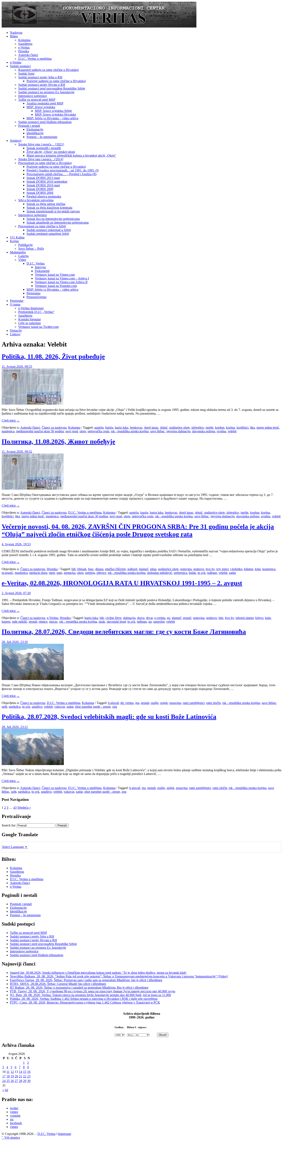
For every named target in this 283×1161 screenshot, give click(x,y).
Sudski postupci (20, 66)
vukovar (59, 706)
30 (28, 1081)
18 (8, 1076)
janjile (209, 427)
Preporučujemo (36, 297)
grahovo (198, 569)
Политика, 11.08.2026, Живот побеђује (58, 441)
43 (15, 807)
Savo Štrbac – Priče (31, 248)
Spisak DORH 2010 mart (43, 185)
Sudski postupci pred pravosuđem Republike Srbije (51, 88)
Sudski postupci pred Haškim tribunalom (44, 122)
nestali (33, 621)
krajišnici (242, 427)
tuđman (212, 573)
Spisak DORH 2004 (40, 192)
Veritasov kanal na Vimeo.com (55, 274)
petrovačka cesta (98, 431)
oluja (83, 431)
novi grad (71, 431)
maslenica (8, 431)
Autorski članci (28, 55)
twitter (14, 1108)
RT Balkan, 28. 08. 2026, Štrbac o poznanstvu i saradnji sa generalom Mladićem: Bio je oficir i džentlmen (79, 987)
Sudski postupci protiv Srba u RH (40, 77)
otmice (43, 621)
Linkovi (15, 334)
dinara (99, 569)
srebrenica (180, 573)
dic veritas (127, 703)
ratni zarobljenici (193, 703)
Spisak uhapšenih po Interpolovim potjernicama (58, 222)
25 (8, 1081)
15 (24, 1071)
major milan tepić (267, 427)
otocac (53, 621)
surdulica (15, 706)
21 (20, 1076)
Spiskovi (15, 140)
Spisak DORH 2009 (40, 189)
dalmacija (129, 618)
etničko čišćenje (115, 569)
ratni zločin (213, 703)
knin (258, 569)
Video (22, 259)
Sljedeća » (24, 807)
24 (4, 1081)
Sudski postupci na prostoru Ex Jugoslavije (46, 92)
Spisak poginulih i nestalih (44, 148)
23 (28, 1076)
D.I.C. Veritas (36, 263)
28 (20, 1081)
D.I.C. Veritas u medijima (35, 58)
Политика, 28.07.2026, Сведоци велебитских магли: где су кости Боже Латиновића (124, 631)
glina (153, 569)
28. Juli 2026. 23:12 (15, 727)
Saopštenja (25, 44)
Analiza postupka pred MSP (45, 103)
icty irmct (222, 569)
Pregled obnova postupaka (44, 196)
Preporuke (16, 300)
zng (114, 706)
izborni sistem (245, 618)
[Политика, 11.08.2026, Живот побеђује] (33, 488)
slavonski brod (116, 621)
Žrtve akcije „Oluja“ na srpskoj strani (51, 152)
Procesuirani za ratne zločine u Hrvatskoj (45, 163)
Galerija (23, 256)
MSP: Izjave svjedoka (41, 107)
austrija (99, 427)
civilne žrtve (113, 618)
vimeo (14, 1112)
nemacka (69, 573)
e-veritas (159, 618)
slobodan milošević (159, 573)
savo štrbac (157, 431)
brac (91, 569)
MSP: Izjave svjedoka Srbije (53, 111)
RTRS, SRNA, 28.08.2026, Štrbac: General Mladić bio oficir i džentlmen (58, 984)
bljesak (81, 569)
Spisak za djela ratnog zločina (46, 204)
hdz (221, 618)
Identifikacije (35, 133)
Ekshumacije (35, 129)
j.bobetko (236, 569)
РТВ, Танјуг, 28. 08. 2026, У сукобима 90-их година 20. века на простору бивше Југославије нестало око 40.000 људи (92, 991)
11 (8, 1071)
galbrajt (132, 569)
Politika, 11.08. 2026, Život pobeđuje (53, 356)
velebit (232, 431)
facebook (16, 1123)
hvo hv (210, 569)
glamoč (143, 569)
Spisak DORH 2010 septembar (47, 181)
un (150, 621)
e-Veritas (24, 47)
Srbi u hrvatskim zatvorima (35, 200)
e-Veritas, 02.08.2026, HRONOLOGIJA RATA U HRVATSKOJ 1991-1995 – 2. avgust (122, 583)
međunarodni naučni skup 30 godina (40, 431)
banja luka (121, 427)
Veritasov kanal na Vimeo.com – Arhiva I (62, 278)
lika (252, 427)
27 (16, 1081)
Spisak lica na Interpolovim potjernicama (53, 219)
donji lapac (151, 427)
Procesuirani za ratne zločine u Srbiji (42, 226)
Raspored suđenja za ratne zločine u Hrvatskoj (48, 70)
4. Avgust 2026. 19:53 (16, 544)
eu (168, 618)
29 (24, 1081)
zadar (232, 573)
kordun (219, 427)
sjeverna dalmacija (178, 431)
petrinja (90, 573)
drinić (164, 427)
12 (12, 1071)
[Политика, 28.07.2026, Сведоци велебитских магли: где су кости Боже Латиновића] (33, 679)
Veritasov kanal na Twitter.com (38, 327)
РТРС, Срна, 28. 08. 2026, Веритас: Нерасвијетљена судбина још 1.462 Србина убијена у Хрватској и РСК (85, 1002)
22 (24, 1076)
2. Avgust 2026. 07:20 (16, 593)
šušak (192, 573)
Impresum (64, 1134)
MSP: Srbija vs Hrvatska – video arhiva (52, 118)
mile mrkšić (19, 621)
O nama (15, 304)
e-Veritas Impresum (31, 308)
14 (20, 1071)
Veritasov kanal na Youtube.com (56, 286)
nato (59, 573)
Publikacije (25, 245)
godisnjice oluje (179, 427)
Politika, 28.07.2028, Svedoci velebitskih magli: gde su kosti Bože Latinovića (109, 716)
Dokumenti (42, 271)
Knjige (14, 241)
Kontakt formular (29, 319)
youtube (15, 1115)
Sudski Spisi (26, 73)
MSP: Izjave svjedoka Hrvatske (55, 114)
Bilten (14, 36)
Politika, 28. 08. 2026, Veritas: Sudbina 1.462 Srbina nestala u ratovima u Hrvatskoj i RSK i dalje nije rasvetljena (83, 998)
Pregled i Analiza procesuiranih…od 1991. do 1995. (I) (63, 170)
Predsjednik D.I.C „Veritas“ (36, 312)
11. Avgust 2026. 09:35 (17, 366)
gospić (187, 618)
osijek (164, 703)
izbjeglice (197, 427)
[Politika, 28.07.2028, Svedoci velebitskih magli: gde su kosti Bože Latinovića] (33, 764)
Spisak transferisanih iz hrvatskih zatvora (53, 211)
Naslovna (16, 32)
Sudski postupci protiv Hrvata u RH (41, 84)
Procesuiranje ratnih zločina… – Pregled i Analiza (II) (62, 174)
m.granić (7, 573)
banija (109, 427)
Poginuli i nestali (29, 125)
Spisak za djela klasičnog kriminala (49, 207)
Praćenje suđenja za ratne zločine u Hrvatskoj (56, 81)
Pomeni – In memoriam (42, 137)
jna (137, 703)
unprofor (158, 621)
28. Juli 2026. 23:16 (15, 642)
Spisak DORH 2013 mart (43, 178)
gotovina (186, 569)
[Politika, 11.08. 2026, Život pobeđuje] (33, 403)
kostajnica (268, 569)
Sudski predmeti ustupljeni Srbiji (48, 233)
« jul (5, 1090)
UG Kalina (17, 237)
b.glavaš (113, 703)
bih (73, 569)
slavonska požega (203, 431)
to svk (202, 573)
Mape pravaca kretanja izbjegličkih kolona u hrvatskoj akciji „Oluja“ (71, 155)
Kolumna (24, 40)
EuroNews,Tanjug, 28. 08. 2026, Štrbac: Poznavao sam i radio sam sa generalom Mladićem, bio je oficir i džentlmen (86, 980)
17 (4, 1076)
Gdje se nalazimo (29, 323)
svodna (221, 431)
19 (12, 1076)
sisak (102, 621)
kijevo (259, 618)
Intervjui (40, 267)
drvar (149, 618)
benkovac (136, 427)
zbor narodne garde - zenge (93, 706)
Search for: (9, 825)
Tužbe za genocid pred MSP (36, 99)
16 (28, 1071)
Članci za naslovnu (54, 427)
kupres (6, 621)
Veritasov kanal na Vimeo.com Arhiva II (61, 282)
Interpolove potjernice (32, 96)
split (4, 706)
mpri (52, 573)
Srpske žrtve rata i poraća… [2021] (41, 144)
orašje (154, 703)
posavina (175, 703)
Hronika (23, 51)
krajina (230, 427)
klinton (248, 569)
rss (11, 1119)
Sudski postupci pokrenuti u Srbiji (49, 230)
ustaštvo (37, 706)
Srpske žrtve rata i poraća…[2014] (40, 159)
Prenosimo (33, 293)
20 (16, 1076)
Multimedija (18, 252)
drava (140, 618)
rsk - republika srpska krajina (130, 431)
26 (12, 1081)
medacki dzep (38, 573)
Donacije (16, 330)
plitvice (101, 573)
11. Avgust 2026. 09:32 (17, 451)
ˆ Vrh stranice (11, 1137)
